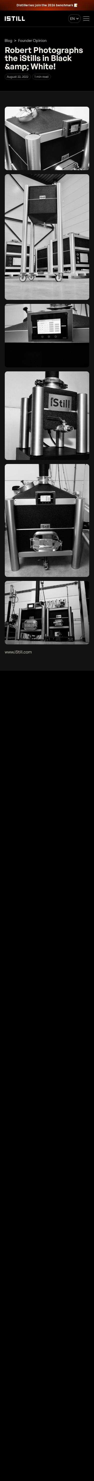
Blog (8, 40)
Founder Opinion (32, 40)
